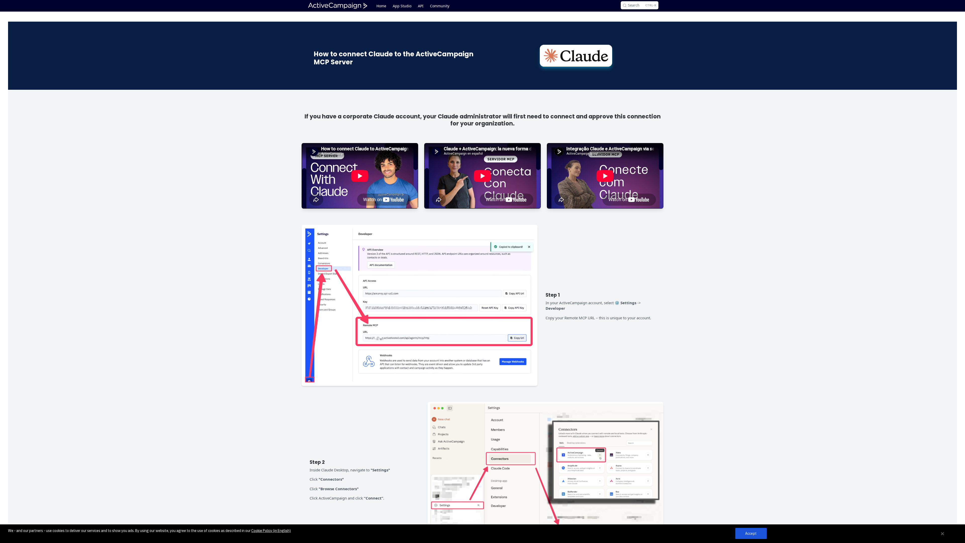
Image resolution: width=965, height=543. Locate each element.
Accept (751, 533)
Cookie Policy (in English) (271, 530)
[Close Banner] (942, 533)
